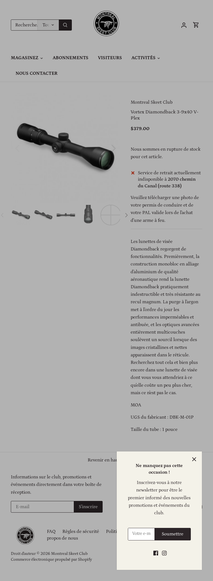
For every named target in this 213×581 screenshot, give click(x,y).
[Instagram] (164, 553)
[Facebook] (155, 553)
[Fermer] (194, 459)
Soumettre (172, 534)
